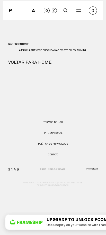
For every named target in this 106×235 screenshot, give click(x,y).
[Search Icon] (65, 10)
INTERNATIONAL (53, 133)
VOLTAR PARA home (29, 62)
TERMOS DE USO (53, 122)
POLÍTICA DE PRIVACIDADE (53, 144)
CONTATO (53, 154)
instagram (92, 169)
